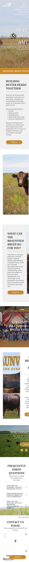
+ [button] (5, 534)
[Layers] (26, 534)
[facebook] (21, 450)
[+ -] (15, 542)
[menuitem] (25, 4)
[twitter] (26, 450)
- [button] (5, 536)
